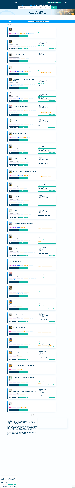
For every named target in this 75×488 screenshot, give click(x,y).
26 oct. (46, 150)
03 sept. (39, 71)
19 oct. (47, 202)
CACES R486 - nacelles (16, 93)
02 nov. (46, 71)
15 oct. (45, 138)
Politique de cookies (4, 486)
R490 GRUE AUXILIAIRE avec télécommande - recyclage (22, 223)
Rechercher (54, 7)
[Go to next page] (34, 415)
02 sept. (39, 150)
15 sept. (40, 344)
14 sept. (42, 98)
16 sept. (40, 382)
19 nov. (42, 395)
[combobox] (24, 7)
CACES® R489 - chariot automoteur (18, 248)
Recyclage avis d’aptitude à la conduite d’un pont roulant (22, 352)
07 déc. (46, 253)
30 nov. (49, 71)
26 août (39, 46)
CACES (45, 11)
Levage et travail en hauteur (39, 11)
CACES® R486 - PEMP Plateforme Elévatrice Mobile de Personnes (24, 145)
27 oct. (47, 138)
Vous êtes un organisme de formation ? (54, 2)
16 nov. (50, 279)
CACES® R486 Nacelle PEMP (17, 314)
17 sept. (39, 138)
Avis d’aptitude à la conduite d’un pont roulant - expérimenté (23, 365)
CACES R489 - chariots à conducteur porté (20, 106)
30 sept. (45, 163)
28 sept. (42, 202)
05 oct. (47, 46)
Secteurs (33, 11)
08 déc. (50, 344)
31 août (39, 85)
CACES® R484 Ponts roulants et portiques (19, 340)
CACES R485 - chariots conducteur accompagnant (21, 210)
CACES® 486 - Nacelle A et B (17, 120)
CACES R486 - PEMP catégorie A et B (19, 133)
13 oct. (42, 357)
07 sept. (42, 46)
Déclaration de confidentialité (11, 486)
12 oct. (46, 111)
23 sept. (45, 46)
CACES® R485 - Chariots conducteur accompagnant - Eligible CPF (24, 67)
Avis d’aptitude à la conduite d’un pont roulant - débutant (22, 302)
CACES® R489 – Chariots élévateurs (18, 196)
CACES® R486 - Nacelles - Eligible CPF (19, 54)
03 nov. (40, 240)
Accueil (30, 11)
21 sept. (46, 98)
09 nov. (49, 215)
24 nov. (43, 253)
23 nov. (49, 150)
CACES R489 (14, 29)
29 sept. (42, 138)
